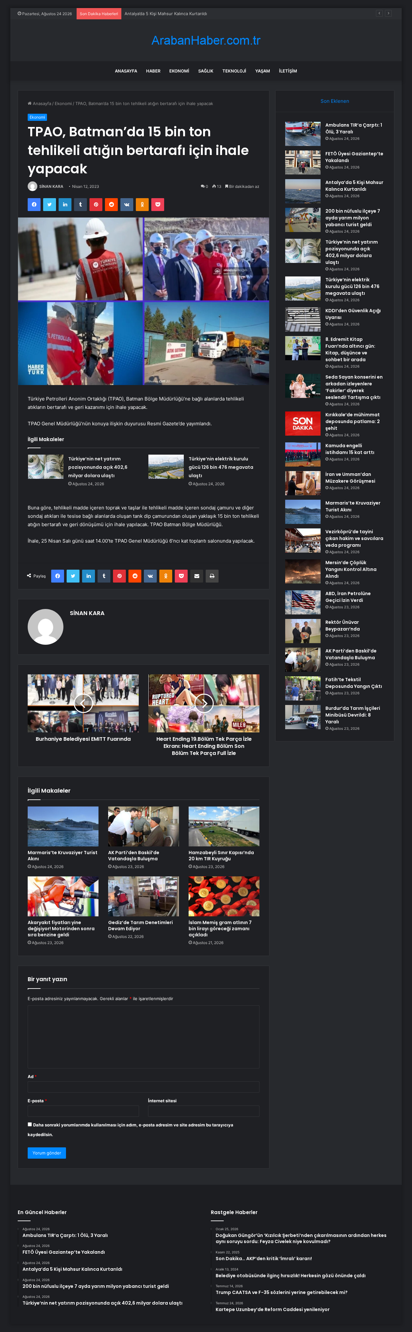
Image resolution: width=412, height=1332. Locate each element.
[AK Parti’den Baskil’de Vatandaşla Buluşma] (143, 826)
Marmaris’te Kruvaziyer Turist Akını (63, 855)
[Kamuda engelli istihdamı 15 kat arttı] (303, 454)
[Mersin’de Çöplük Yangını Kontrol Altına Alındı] (303, 571)
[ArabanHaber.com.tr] (206, 40)
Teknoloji (234, 70)
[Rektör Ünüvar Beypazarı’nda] (303, 631)
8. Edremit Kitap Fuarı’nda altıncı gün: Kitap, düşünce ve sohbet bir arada (350, 349)
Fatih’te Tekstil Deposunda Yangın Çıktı (353, 683)
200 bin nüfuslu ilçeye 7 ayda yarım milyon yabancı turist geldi (352, 218)
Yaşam (262, 70)
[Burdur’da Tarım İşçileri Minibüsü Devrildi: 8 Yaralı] (303, 717)
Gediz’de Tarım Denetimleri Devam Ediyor (140, 925)
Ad (32, 1076)
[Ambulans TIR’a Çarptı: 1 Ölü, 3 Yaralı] (303, 134)
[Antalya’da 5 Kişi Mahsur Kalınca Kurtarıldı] (303, 191)
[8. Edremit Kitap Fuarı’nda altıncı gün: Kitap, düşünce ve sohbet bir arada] (303, 348)
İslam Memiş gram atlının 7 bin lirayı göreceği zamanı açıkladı (220, 928)
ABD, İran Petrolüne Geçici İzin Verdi (348, 596)
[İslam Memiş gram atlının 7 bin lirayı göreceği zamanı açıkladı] (224, 896)
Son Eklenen (335, 101)
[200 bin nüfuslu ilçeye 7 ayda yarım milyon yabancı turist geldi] (303, 220)
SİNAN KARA (51, 186)
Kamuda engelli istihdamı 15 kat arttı (349, 449)
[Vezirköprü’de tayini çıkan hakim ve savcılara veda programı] (303, 540)
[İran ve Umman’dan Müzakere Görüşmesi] (303, 483)
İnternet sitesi (162, 1100)
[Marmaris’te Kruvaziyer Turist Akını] (63, 826)
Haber (153, 70)
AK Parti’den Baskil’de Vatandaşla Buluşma (133, 855)
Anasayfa (126, 70)
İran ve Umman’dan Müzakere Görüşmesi (350, 477)
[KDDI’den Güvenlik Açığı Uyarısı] (303, 319)
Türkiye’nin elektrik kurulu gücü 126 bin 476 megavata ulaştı (221, 467)
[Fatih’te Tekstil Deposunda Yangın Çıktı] (303, 688)
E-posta (37, 1100)
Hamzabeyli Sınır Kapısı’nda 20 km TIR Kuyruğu (221, 855)
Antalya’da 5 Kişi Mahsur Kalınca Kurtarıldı (166, 13)
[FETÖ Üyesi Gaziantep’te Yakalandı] (303, 162)
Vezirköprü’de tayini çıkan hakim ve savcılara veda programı (354, 538)
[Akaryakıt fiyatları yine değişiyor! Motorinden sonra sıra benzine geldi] (63, 896)
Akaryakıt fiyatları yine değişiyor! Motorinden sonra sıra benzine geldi (61, 928)
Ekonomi (179, 70)
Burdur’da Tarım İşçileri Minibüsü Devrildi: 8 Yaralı (352, 715)
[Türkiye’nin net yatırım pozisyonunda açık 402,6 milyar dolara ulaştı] (45, 467)
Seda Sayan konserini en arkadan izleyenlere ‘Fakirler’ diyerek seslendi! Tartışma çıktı (354, 387)
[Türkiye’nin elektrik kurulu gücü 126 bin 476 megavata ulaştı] (166, 467)
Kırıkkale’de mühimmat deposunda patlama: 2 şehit (352, 421)
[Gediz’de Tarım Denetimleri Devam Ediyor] (143, 896)
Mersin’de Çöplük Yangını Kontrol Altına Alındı (351, 569)
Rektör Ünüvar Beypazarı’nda (342, 625)
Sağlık (205, 70)
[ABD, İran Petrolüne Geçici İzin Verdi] (303, 602)
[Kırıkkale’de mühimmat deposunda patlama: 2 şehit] (303, 423)
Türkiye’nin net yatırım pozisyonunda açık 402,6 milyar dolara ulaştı (97, 467)
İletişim (288, 70)
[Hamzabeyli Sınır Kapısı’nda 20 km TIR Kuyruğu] (224, 826)
